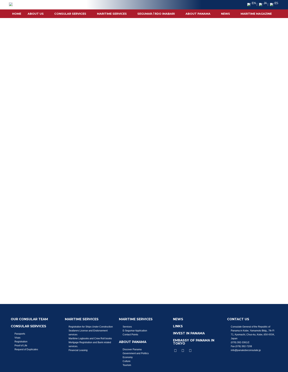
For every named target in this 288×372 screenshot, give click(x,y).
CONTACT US (238, 319)
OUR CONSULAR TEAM (29, 319)
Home (16, 13)
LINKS (178, 326)
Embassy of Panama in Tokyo (193, 341)
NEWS (225, 13)
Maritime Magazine (256, 13)
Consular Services (70, 13)
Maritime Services (112, 13)
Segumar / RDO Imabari (156, 13)
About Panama (198, 13)
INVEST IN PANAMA (189, 333)
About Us (36, 13)
